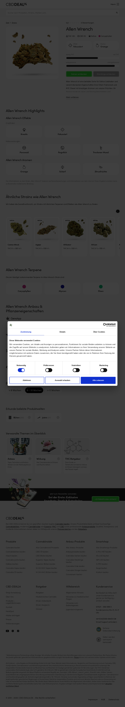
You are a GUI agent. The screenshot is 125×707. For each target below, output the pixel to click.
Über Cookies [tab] (99, 332)
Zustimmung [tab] (26, 332)
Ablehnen (27, 380)
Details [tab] (63, 332)
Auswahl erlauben (62, 380)
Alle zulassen (98, 380)
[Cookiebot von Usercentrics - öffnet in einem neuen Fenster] (105, 325)
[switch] (48, 370)
